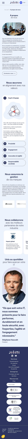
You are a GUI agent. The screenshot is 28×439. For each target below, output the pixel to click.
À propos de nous (14, 374)
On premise (14, 363)
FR (24, 2)
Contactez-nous (9, 73)
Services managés (14, 367)
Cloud (14, 365)
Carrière (14, 376)
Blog (14, 381)
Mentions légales (12, 432)
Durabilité (14, 369)
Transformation (14, 361)
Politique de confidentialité (15, 431)
